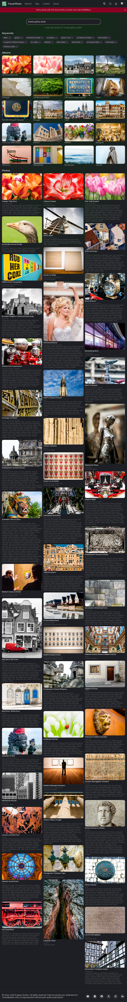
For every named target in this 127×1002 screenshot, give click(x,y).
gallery (18, 38)
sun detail (35, 42)
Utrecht (46, 741)
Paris (3, 884)
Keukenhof (47, 203)
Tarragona (47, 875)
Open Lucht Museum (51, 238)
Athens (46, 448)
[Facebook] (101, 996)
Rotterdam (5, 246)
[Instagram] (115, 996)
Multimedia (111, 42)
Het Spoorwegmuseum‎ (93, 303)
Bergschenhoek (49, 623)
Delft (86, 253)
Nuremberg (89, 353)
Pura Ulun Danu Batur (10, 522)
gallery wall (67, 38)
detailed (48, 42)
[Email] (87, 996)
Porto (86, 887)
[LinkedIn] (122, 996)
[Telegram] (94, 996)
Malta (87, 691)
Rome (87, 656)
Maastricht (88, 467)
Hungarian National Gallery (15, 42)
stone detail (62, 42)
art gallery (52, 38)
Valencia (88, 739)
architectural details (85, 38)
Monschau (88, 971)
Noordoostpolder (7, 203)
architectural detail (34, 38)
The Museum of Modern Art (53, 277)
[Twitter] (108, 996)
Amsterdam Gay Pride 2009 (53, 345)
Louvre (87, 784)
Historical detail (10, 47)
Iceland (46, 943)
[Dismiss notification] (125, 10)
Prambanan (6, 470)
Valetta (46, 574)
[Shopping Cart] (122, 3)
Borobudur (88, 610)
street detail (77, 42)
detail (7, 38)
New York (5, 319)
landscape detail (94, 42)
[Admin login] (116, 4)
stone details (104, 38)
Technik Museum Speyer (10, 368)
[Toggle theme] (110, 4)
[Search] (104, 3)
